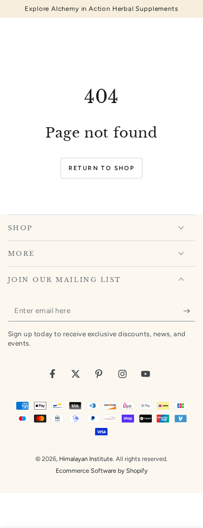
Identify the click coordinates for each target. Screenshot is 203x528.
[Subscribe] (189, 311)
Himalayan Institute (86, 458)
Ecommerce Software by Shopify (102, 470)
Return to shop (101, 168)
